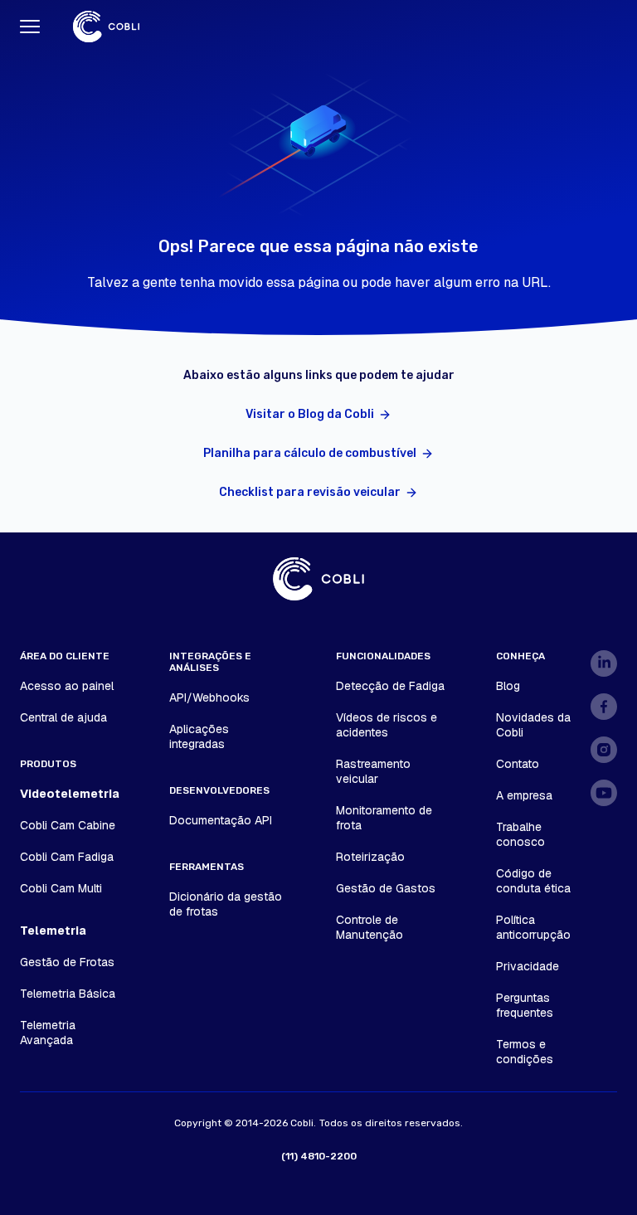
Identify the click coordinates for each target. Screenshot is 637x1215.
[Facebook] (604, 706)
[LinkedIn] (604, 663)
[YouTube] (604, 793)
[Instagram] (604, 749)
